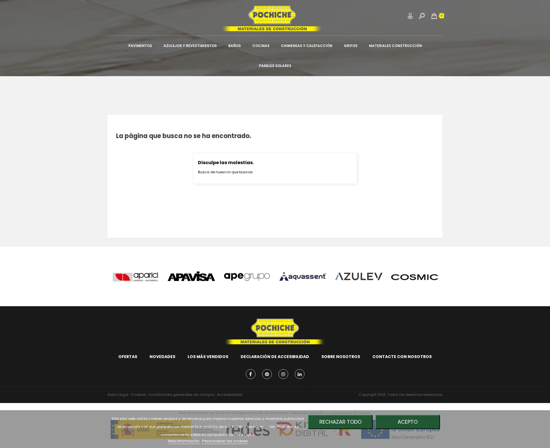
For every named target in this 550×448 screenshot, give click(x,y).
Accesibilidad (229, 394)
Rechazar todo (340, 421)
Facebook (251, 374)
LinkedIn (300, 374)
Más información (184, 441)
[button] (434, 16)
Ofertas (127, 356)
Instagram (283, 374)
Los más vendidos (208, 356)
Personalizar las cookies (225, 441)
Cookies (138, 394)
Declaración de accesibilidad (275, 356)
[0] (434, 16)
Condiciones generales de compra (181, 394)
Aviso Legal (117, 394)
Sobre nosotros (340, 356)
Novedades (162, 356)
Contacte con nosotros (402, 356)
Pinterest (267, 374)
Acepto (408, 421)
